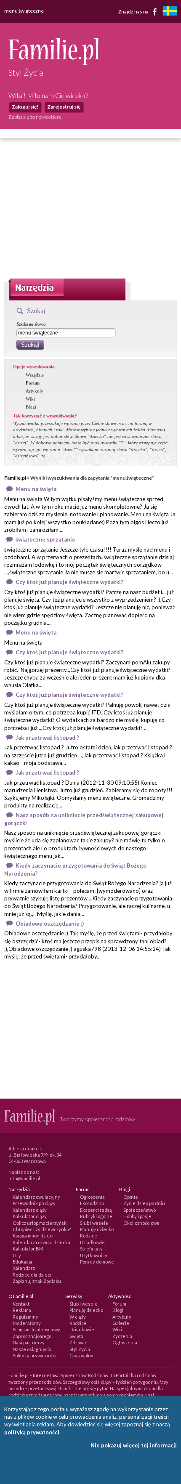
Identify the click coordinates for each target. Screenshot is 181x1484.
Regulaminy (25, 1316)
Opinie (130, 1197)
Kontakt (21, 1303)
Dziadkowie (92, 1242)
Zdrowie (78, 1342)
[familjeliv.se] (169, 12)
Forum (33, 382)
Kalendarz (24, 1268)
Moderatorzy (27, 1323)
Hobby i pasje (137, 1216)
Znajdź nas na (133, 11)
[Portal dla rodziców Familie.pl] (53, 62)
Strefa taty (91, 1248)
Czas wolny (81, 1355)
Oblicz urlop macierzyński (40, 1223)
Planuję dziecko (97, 1229)
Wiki (30, 398)
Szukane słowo (31, 324)
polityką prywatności (31, 1432)
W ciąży (77, 1316)
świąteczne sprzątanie (45, 539)
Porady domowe (97, 1261)
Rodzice (88, 1235)
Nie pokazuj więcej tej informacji (133, 1445)
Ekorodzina (92, 1203)
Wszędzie (35, 374)
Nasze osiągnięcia (32, 1349)
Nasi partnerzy (29, 1342)
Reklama (22, 1310)
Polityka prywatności (34, 1355)
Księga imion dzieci (33, 1235)
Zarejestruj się (63, 107)
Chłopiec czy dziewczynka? (42, 1229)
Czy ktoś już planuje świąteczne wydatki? (69, 582)
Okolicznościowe (141, 1223)
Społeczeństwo (139, 1210)
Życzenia (122, 1336)
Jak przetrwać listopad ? (47, 737)
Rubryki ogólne (96, 1216)
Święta (76, 1336)
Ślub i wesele (94, 1223)
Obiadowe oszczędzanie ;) (50, 923)
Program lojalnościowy (36, 1329)
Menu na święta (36, 489)
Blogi (31, 406)
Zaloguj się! (25, 107)
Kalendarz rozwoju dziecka (41, 1242)
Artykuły (34, 390)
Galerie (120, 1323)
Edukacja (22, 1261)
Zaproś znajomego (32, 1336)
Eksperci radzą (96, 1210)
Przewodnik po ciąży (34, 1203)
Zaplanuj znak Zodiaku (37, 1281)
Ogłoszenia (92, 1197)
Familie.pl (15, 478)
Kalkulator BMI (29, 1248)
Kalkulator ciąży (30, 1216)
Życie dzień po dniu (144, 1203)
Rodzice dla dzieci (32, 1274)
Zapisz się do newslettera (34, 117)
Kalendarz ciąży (30, 1210)
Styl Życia (79, 1349)
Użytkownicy (93, 1255)
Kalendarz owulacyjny (36, 1197)
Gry (17, 1255)
